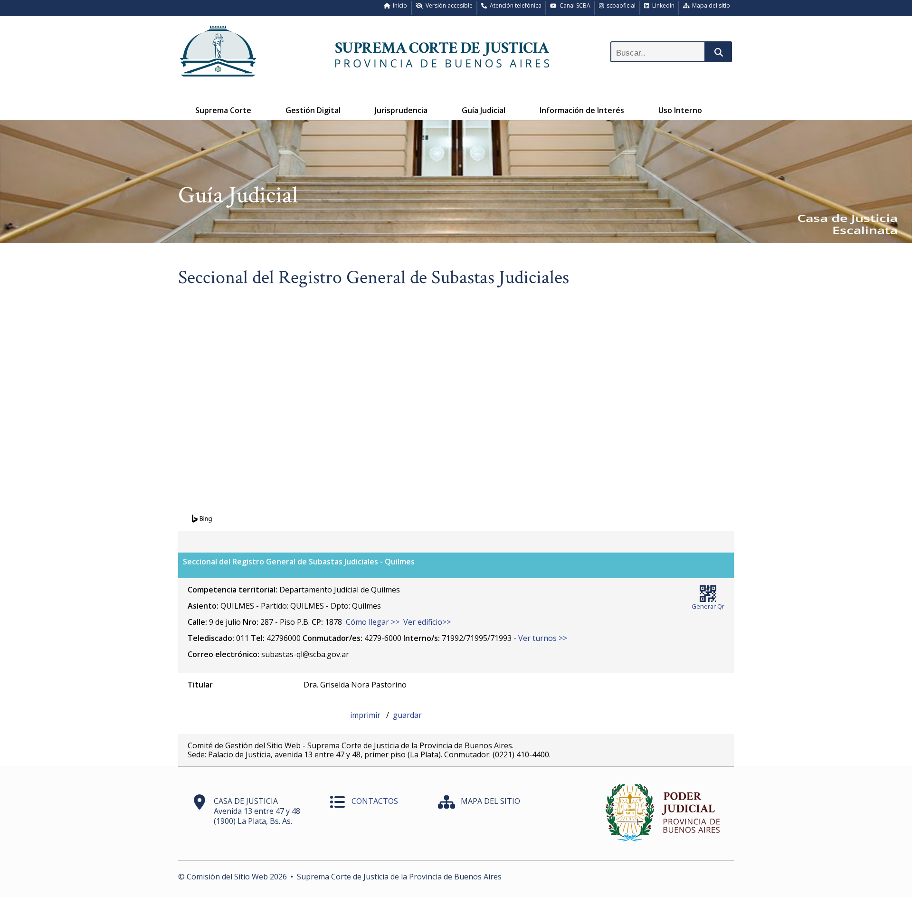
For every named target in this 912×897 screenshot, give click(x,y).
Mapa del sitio (709, 5)
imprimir (366, 715)
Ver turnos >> (542, 638)
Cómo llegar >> (372, 622)
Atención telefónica (514, 5)
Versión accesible (448, 5)
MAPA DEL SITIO (490, 801)
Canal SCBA (573, 5)
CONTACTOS (375, 801)
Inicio (398, 5)
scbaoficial (620, 5)
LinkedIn (661, 5)
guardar (407, 715)
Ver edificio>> (427, 622)
